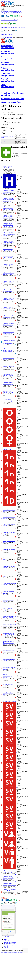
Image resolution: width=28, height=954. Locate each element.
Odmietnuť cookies (12, 952)
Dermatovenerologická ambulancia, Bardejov (8, 375)
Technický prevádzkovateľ (10, 942)
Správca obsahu (7, 940)
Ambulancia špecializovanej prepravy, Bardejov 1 (9, 890)
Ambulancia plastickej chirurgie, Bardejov (8, 308)
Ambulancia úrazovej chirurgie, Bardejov (8, 316)
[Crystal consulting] (4, 898)
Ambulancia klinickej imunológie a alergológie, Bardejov (9, 234)
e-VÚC (2, 37)
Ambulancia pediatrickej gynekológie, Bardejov (8, 273)
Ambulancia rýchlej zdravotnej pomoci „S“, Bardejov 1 (8, 878)
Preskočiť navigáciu (5, 1)
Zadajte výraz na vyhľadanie (7, 6)
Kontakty (6, 947)
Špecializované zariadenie (7, 142)
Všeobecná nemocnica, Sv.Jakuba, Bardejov (8, 167)
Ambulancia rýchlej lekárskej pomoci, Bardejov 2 (9, 871)
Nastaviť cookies (21, 952)
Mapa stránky (7, 946)
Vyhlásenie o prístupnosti (9, 943)
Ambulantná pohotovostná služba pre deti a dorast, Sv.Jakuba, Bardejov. (9, 342)
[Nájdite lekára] (9, 904)
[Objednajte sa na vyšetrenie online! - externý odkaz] (10, 900)
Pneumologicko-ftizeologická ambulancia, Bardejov (9, 617)
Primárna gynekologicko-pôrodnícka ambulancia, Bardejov (9, 635)
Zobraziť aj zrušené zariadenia (21, 153)
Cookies (5, 939)
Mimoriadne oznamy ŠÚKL (11, 102)
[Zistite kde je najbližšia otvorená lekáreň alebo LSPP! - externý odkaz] (8, 935)
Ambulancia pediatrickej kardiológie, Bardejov (8, 282)
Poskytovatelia (8, 37)
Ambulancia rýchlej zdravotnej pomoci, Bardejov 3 (9, 885)
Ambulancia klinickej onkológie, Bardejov (8, 249)
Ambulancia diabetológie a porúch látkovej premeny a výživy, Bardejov (9, 200)
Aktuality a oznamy (8, 944)
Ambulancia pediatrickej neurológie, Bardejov (8, 299)
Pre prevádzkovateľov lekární (12, 99)
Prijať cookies (4, 952)
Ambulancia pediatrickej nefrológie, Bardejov (8, 290)
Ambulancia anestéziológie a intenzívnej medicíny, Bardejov (9, 192)
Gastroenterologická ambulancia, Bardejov (8, 400)
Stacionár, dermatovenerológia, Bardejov (7, 676)
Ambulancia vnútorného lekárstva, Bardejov (8, 332)
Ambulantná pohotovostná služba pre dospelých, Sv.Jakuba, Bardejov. (9, 350)
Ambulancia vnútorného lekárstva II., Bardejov (8, 324)
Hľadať (2, 9)
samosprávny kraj (7, 47)
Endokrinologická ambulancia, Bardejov (8, 391)
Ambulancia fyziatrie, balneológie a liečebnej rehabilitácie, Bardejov (8, 208)
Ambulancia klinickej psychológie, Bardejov (8, 265)
